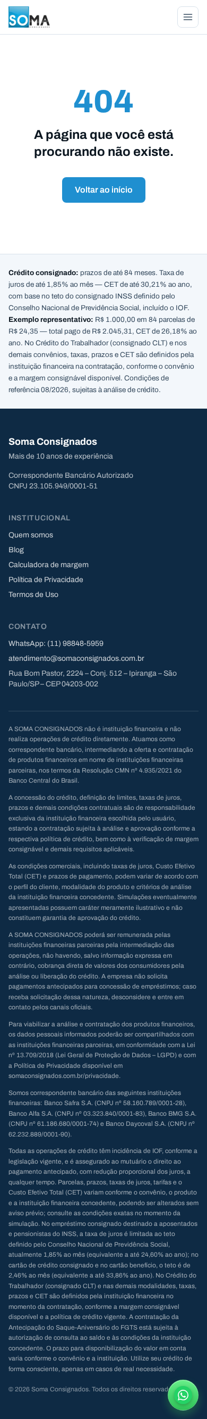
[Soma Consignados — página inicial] (29, 17)
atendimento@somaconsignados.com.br (76, 658)
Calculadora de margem (48, 565)
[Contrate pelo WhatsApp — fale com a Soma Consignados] (183, 1395)
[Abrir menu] (188, 17)
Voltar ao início (104, 189)
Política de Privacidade (45, 580)
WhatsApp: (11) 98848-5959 (56, 644)
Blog (16, 550)
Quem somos (30, 535)
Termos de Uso (33, 595)
